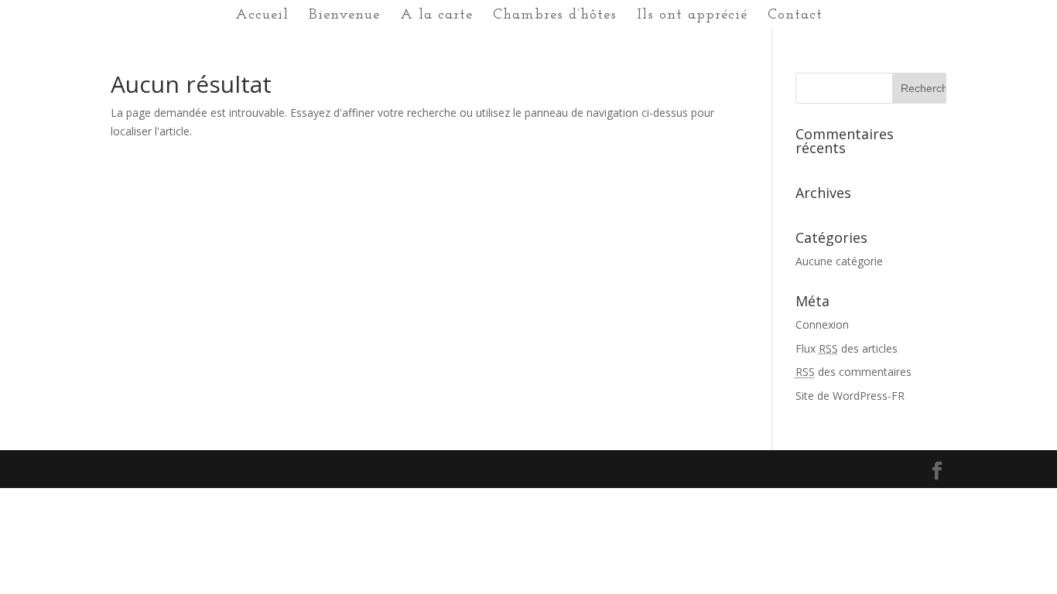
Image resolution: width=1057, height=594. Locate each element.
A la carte (436, 16)
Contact (795, 16)
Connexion (822, 324)
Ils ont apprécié (692, 16)
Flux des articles (846, 348)
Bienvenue (344, 16)
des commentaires (853, 371)
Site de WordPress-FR (850, 395)
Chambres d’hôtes (555, 16)
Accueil (262, 16)
